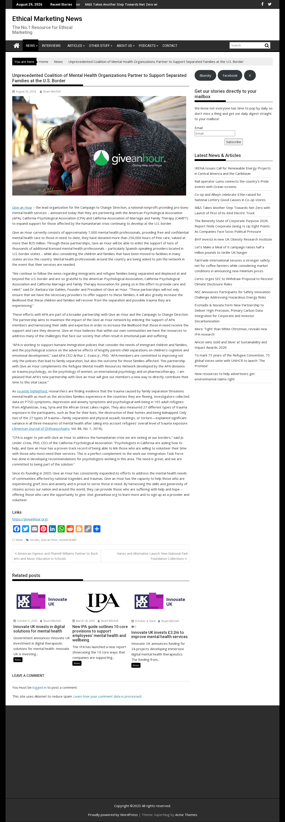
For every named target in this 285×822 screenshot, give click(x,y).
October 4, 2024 (144, 621)
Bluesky (205, 75)
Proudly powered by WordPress (113, 814)
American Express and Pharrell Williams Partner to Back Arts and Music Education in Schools (56, 555)
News (30, 46)
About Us (124, 46)
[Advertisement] (54, 756)
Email (199, 128)
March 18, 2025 (85, 621)
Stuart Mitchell (52, 91)
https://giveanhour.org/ (30, 519)
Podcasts (147, 46)
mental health (67, 540)
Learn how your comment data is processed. (107, 696)
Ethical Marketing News (47, 19)
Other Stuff (99, 46)
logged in (40, 687)
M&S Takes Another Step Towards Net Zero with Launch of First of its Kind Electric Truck (128, 4)
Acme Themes (186, 814)
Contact (170, 46)
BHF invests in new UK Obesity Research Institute (233, 239)
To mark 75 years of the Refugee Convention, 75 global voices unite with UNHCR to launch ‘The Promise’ (232, 360)
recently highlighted (32, 391)
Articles (74, 46)
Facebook (230, 75)
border (34, 540)
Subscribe (233, 142)
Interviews (51, 46)
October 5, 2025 (26, 621)
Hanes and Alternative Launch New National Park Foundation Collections (152, 555)
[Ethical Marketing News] (16, 45)
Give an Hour (22, 207)
